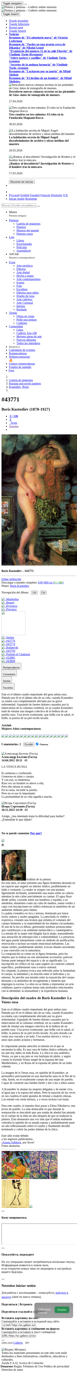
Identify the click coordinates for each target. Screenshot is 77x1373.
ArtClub (22, 255)
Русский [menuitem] (14, 195)
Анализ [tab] (14, 426)
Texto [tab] (13, 422)
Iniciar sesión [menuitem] (16, 198)
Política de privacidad (56, 1366)
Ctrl (34, 592)
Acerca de (25, 1363)
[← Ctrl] (9, 609)
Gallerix (18, 1342)
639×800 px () (51, 582)
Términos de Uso (33, 1366)
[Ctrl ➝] (7, 637)
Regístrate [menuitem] (31, 198)
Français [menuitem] (45, 195)
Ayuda (5, 1363)
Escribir (29, 744)
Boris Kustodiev (19, 585)
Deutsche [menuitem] (56, 195)
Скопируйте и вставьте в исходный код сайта (30, 1321)
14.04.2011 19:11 (11, 760)
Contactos (37, 1363)
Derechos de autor (12, 1369)
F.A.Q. (14, 1363)
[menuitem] (65, 195)
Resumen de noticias (21, 181)
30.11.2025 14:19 (11, 809)
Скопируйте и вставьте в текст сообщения (28, 1332)
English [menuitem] (24, 195)
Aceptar (62, 1309)
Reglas (18, 1366)
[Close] (38, 206)
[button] (18, 20)
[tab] (13, 416)
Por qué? (36, 833)
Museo (17, 213)
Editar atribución (11, 579)
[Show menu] (25, 4)
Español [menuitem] (35, 195)
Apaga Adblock (11, 1142)
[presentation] (42, 429)
